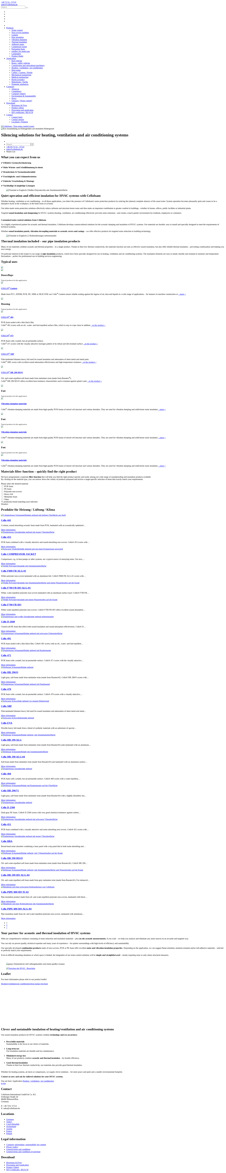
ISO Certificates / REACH (17, 1170)
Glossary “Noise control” (22, 101)
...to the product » (98, 325)
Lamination (16, 54)
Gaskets (15, 35)
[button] (115, 42)
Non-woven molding (20, 32)
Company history (19, 94)
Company (10, 87)
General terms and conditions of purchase (23, 1152)
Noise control (17, 30)
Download (10, 103)
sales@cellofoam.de (14, 149)
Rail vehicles (17, 61)
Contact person (18, 119)
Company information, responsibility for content (26, 1144)
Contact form (17, 117)
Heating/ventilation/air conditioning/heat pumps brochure (24, 984)
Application (11, 58)
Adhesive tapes (18, 44)
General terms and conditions (18, 1149)
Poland (9, 1133)
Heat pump (16, 70)
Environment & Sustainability (24, 96)
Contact (9, 115)
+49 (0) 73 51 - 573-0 (15, 147)
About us (15, 89)
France (9, 1131)
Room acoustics (18, 79)
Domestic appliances (20, 84)
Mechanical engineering (21, 75)
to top (3, 1083)
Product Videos (12, 1167)
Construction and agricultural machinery (28, 65)
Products (9, 28)
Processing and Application (17, 1165)
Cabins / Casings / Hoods (22, 72)
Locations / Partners (20, 122)
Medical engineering (20, 77)
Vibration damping (19, 40)
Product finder (17, 56)
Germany (10, 1119)
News (14, 98)
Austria (9, 1129)
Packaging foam (18, 49)
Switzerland (11, 1126)
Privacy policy (12, 1147)
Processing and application (22, 110)
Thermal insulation (19, 42)
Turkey (9, 1122)
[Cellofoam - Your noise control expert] (17, 126)
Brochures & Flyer (19, 105)
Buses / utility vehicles (21, 63)
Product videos (18, 108)
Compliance (16, 91)
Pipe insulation (18, 37)
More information (8, 530)
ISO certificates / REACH (22, 112)
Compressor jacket (19, 47)
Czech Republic (12, 1124)
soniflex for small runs (21, 51)
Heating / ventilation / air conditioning (27, 68)
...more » (182, 294)
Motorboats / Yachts (20, 82)
